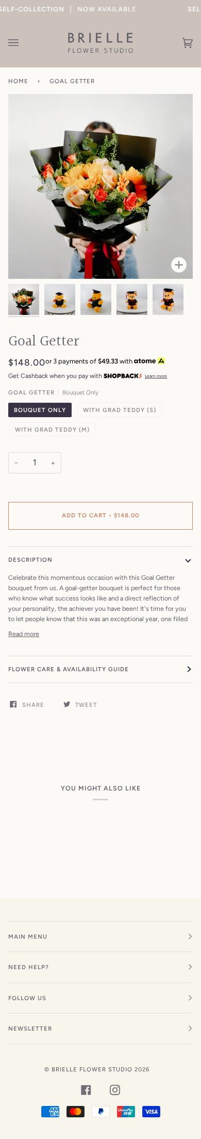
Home (18, 81)
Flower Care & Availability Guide (68, 669)
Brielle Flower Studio (92, 1069)
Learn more (156, 375)
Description (30, 559)
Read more (23, 634)
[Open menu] (23, 43)
